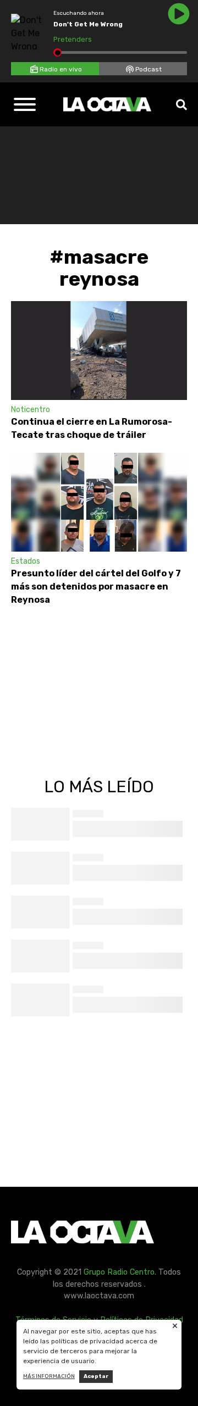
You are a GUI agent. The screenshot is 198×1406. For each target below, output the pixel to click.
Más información (49, 1376)
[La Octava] (107, 104)
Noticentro (30, 409)
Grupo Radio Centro (119, 1272)
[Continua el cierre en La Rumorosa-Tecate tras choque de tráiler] (99, 350)
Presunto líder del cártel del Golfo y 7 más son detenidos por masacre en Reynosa (96, 586)
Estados (25, 561)
